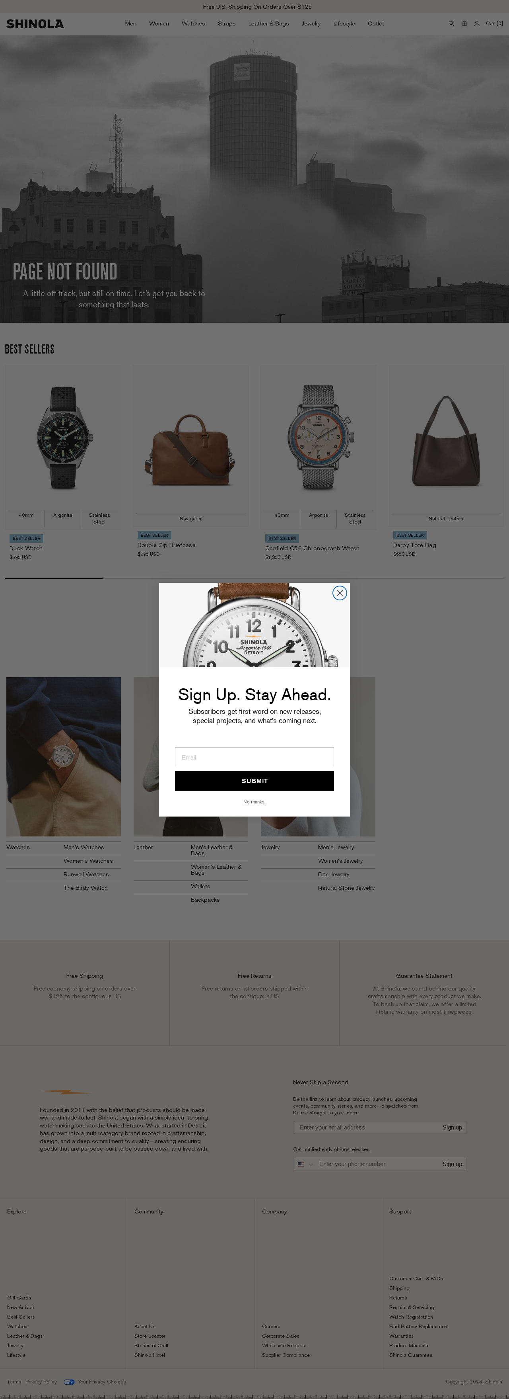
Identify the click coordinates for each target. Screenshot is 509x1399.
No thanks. (254, 802)
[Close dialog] (340, 593)
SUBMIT (255, 781)
